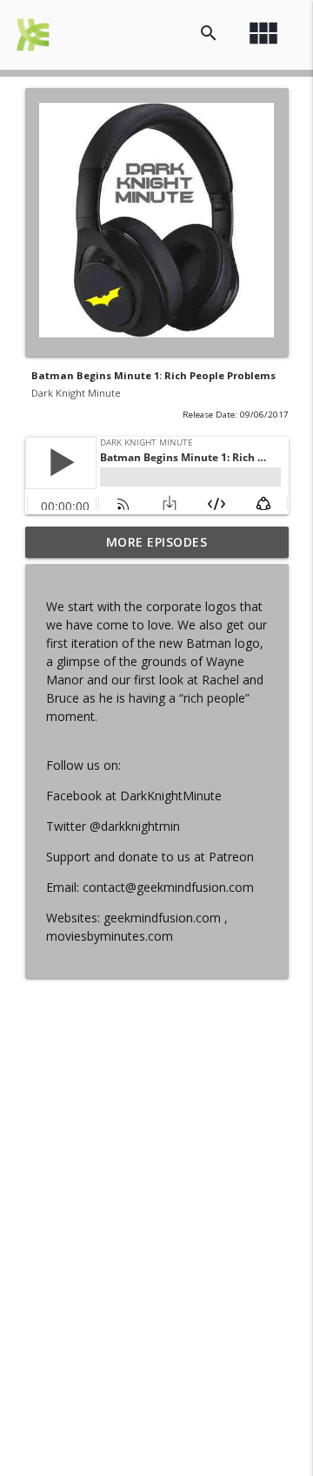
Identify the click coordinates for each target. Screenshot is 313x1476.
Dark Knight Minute (76, 392)
